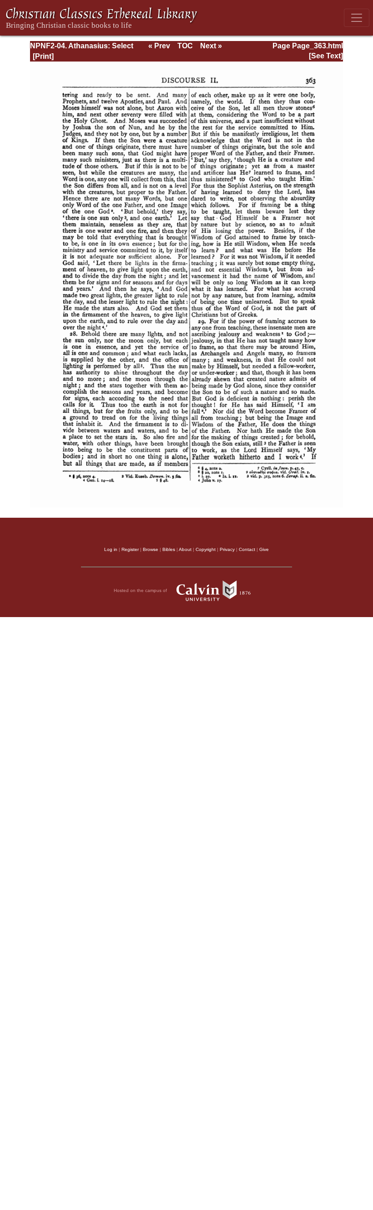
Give (264, 549)
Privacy (227, 549)
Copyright (206, 549)
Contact (247, 549)
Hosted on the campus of (141, 590)
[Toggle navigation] (356, 18)
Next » (211, 46)
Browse (150, 549)
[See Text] (326, 56)
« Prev (159, 46)
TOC (185, 46)
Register (130, 549)
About (185, 549)
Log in (110, 549)
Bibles (168, 549)
